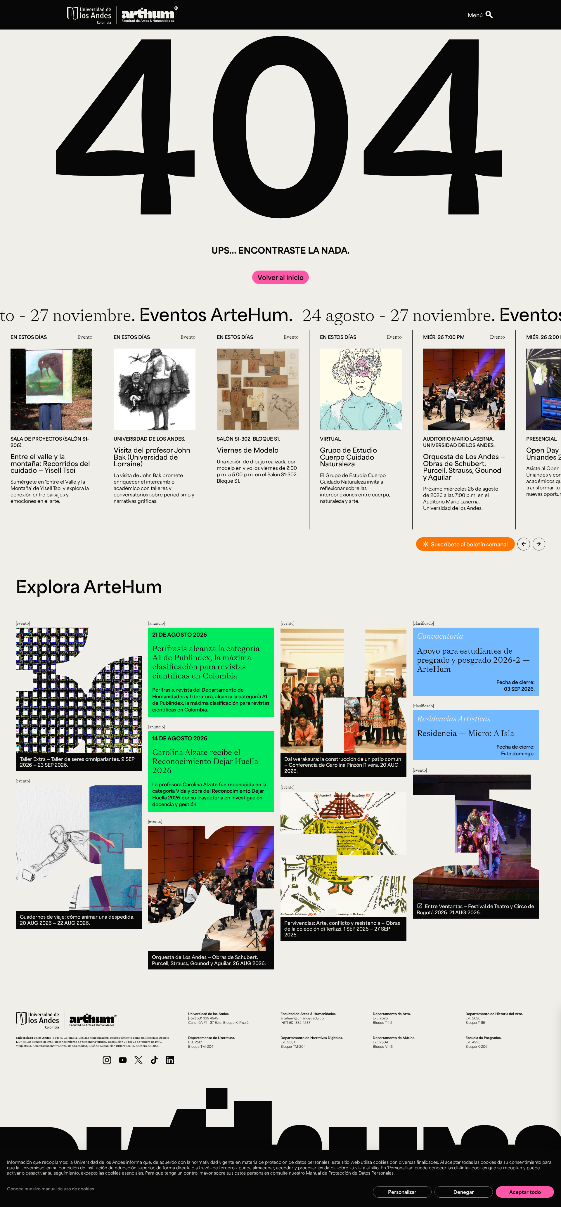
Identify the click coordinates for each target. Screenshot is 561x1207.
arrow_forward (539, 544)
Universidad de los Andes (33, 1037)
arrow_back (523, 544)
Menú (475, 15)
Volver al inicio (280, 277)
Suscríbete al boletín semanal (469, 544)
